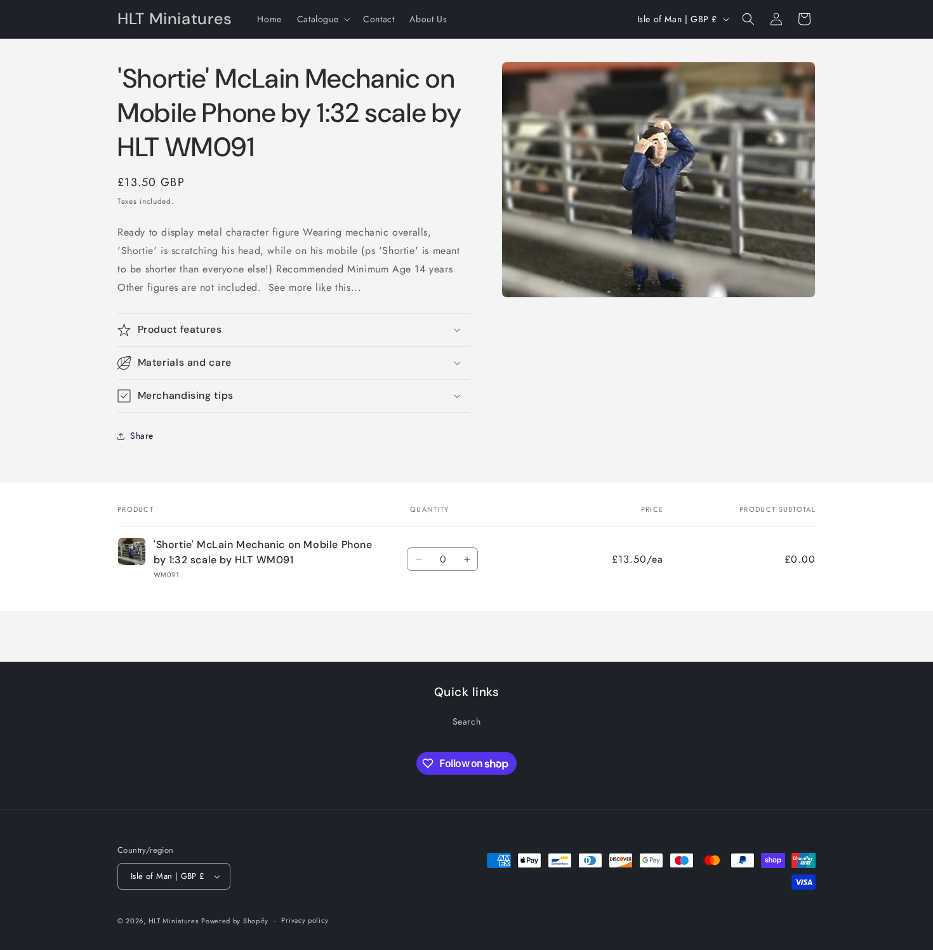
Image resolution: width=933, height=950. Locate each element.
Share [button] (142, 435)
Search (467, 721)
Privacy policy (304, 920)
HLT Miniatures (174, 921)
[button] (322, 19)
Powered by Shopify (234, 921)
